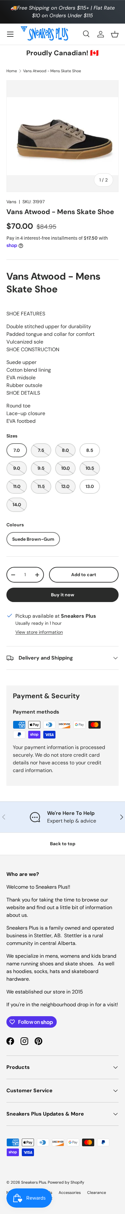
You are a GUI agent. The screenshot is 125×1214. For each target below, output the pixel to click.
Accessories (70, 1192)
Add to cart (83, 574)
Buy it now (62, 595)
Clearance (96, 1192)
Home (11, 70)
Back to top (62, 844)
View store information (39, 632)
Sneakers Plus (33, 1182)
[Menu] (10, 34)
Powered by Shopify (66, 1182)
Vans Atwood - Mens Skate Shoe (52, 70)
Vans (11, 202)
